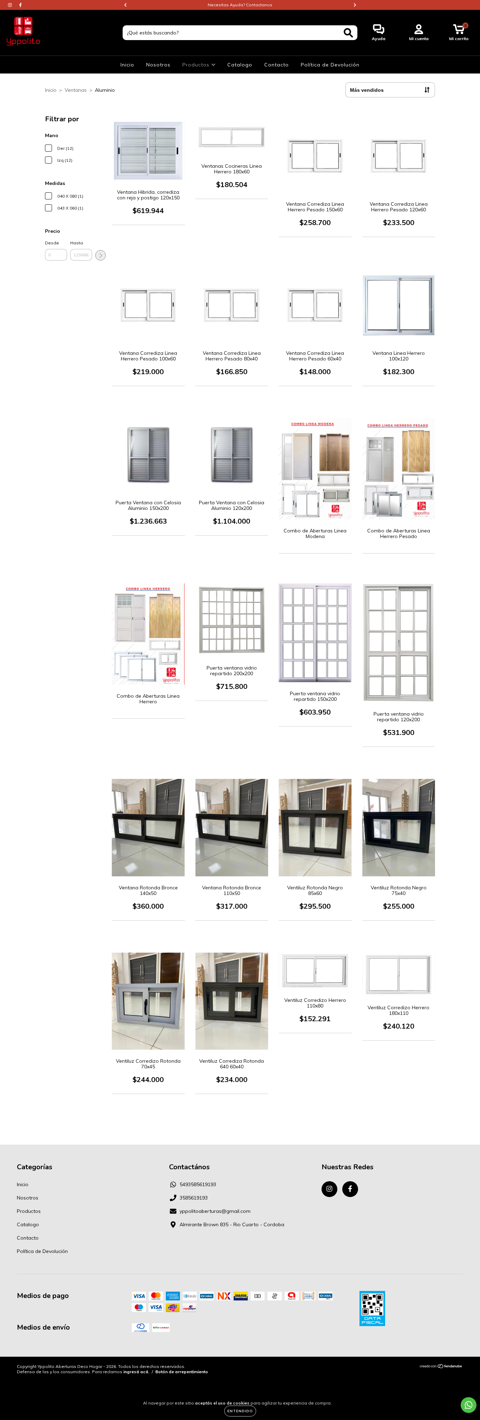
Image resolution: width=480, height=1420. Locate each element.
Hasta (76, 242)
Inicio (127, 65)
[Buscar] (348, 33)
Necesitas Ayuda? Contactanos (240, 4)
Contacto (276, 65)
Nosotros (158, 65)
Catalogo (239, 65)
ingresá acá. (136, 1371)
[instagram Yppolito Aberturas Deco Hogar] (10, 5)
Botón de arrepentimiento (181, 1371)
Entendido (240, 1411)
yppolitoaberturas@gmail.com (215, 1211)
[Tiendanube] (441, 1367)
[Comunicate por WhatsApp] (468, 1405)
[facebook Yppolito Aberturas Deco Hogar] (20, 5)
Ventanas (76, 90)
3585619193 (194, 1198)
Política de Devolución (330, 65)
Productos (196, 65)
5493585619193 (198, 1184)
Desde (52, 242)
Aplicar (100, 255)
